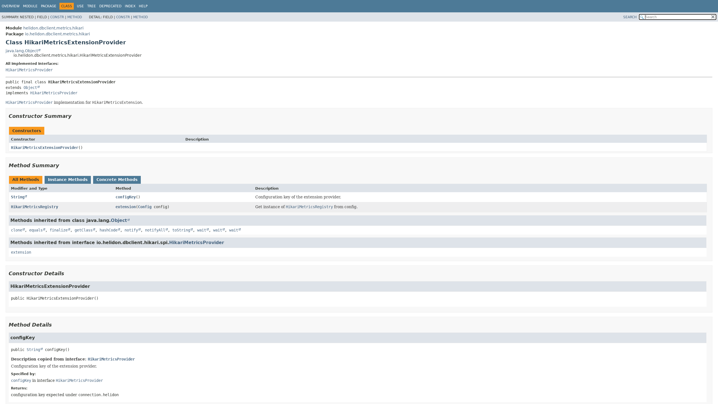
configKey (126, 197)
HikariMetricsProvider (29, 70)
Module (30, 6)
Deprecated (110, 6)
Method (74, 17)
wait (201, 230)
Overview (11, 6)
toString (181, 230)
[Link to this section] (75, 116)
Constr (57, 17)
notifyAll (155, 230)
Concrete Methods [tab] (116, 179)
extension (126, 207)
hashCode (109, 230)
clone (16, 230)
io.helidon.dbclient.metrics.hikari (57, 34)
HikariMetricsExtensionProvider (44, 147)
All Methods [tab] (25, 179)
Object (30, 87)
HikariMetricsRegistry (34, 207)
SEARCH (630, 17)
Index (130, 6)
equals (36, 230)
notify (131, 230)
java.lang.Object (22, 51)
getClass (84, 230)
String (17, 197)
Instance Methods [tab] (68, 179)
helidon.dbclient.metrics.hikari (53, 28)
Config (144, 207)
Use (80, 6)
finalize (59, 230)
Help (143, 6)
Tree (91, 6)
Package (48, 6)
